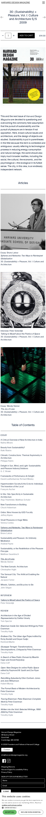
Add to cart (26, 35)
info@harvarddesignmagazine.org (14, 755)
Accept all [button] (9, 812)
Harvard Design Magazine (15, 2)
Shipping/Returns (8, 767)
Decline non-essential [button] (31, 812)
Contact (7, 750)
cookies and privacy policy (12, 805)
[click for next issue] (2, 17)
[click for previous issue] (44, 17)
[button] (23, 807)
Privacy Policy (6, 772)
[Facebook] (4, 761)
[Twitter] (9, 761)
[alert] (23, 804)
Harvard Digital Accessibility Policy (14, 770)
